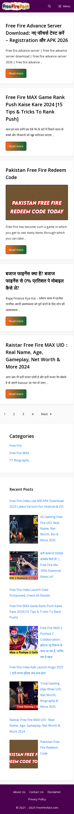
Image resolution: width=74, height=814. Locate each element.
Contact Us (36, 792)
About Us (19, 792)
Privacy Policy (37, 799)
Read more (16, 73)
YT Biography (19, 460)
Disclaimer (54, 792)
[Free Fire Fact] (16, 6)
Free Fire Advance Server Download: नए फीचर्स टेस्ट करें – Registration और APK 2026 (37, 32)
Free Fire (15, 445)
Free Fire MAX (19, 453)
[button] (49, 6)
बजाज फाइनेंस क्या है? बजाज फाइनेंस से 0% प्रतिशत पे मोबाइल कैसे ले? (35, 280)
